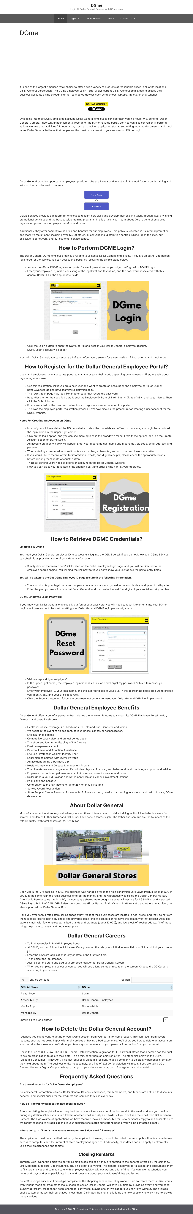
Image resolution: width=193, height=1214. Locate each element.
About (111, 18)
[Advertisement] (96, 63)
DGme (96, 5)
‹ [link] (160, 1019)
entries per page (39, 979)
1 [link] (165, 1019)
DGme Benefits (93, 18)
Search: (126, 979)
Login (73, 18)
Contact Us (126, 18)
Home (60, 18)
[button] (79, 987)
